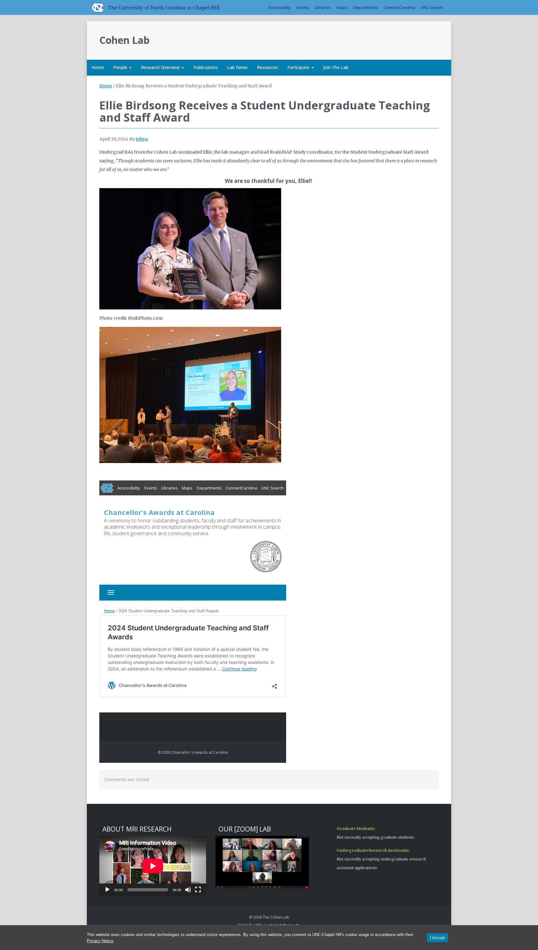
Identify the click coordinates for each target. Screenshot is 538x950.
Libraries (323, 7)
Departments (365, 7)
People (121, 67)
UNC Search (432, 7)
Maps (342, 7)
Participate (299, 67)
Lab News (237, 67)
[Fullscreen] (198, 890)
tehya (142, 139)
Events (302, 7)
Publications (205, 67)
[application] (152, 866)
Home (98, 67)
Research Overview (161, 67)
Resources (267, 67)
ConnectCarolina (399, 7)
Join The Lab (335, 67)
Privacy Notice (100, 940)
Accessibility (279, 7)
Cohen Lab (124, 40)
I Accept (437, 937)
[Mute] (188, 890)
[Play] (107, 890)
